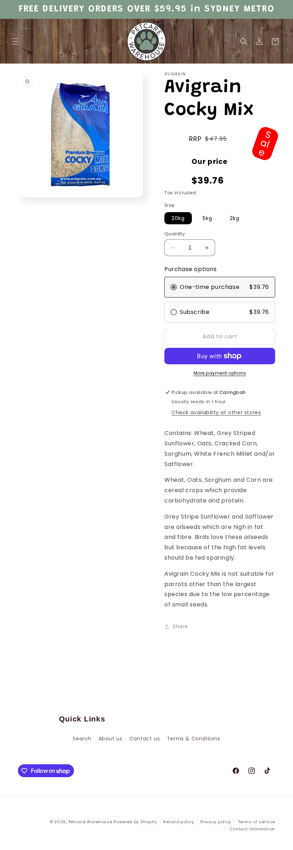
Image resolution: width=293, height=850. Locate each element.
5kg (207, 218)
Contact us (144, 738)
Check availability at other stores (216, 412)
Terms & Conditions (193, 738)
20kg (178, 218)
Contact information (252, 829)
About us (111, 738)
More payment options (220, 373)
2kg (234, 218)
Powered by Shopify (135, 822)
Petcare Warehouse (91, 822)
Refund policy (178, 822)
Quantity (174, 233)
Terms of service (256, 822)
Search (82, 738)
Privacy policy (215, 822)
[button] (15, 41)
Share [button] (180, 626)
